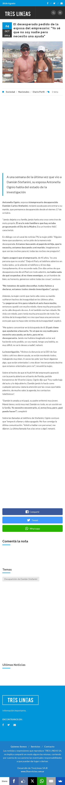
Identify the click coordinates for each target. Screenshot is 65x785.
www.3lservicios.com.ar (32, 771)
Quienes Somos (19, 746)
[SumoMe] (60, 781)
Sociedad (10, 92)
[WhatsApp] (41, 781)
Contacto (49, 746)
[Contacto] (61, 3)
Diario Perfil (39, 92)
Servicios (35, 746)
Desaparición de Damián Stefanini (20, 579)
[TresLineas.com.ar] (18, 12)
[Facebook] (49, 3)
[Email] (51, 781)
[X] (32, 781)
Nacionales (23, 92)
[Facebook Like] (23, 781)
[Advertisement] (32, 135)
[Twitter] (55, 3)
